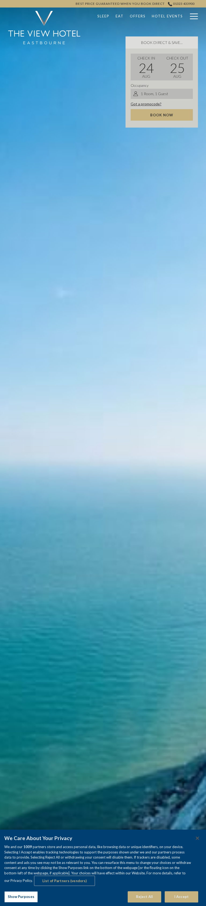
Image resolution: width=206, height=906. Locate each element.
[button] (146, 67)
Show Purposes (21, 896)
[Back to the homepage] (44, 28)
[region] (103, 868)
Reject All (144, 896)
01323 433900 (183, 4)
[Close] (197, 838)
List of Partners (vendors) (64, 881)
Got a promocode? (146, 104)
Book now (161, 115)
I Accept (181, 896)
